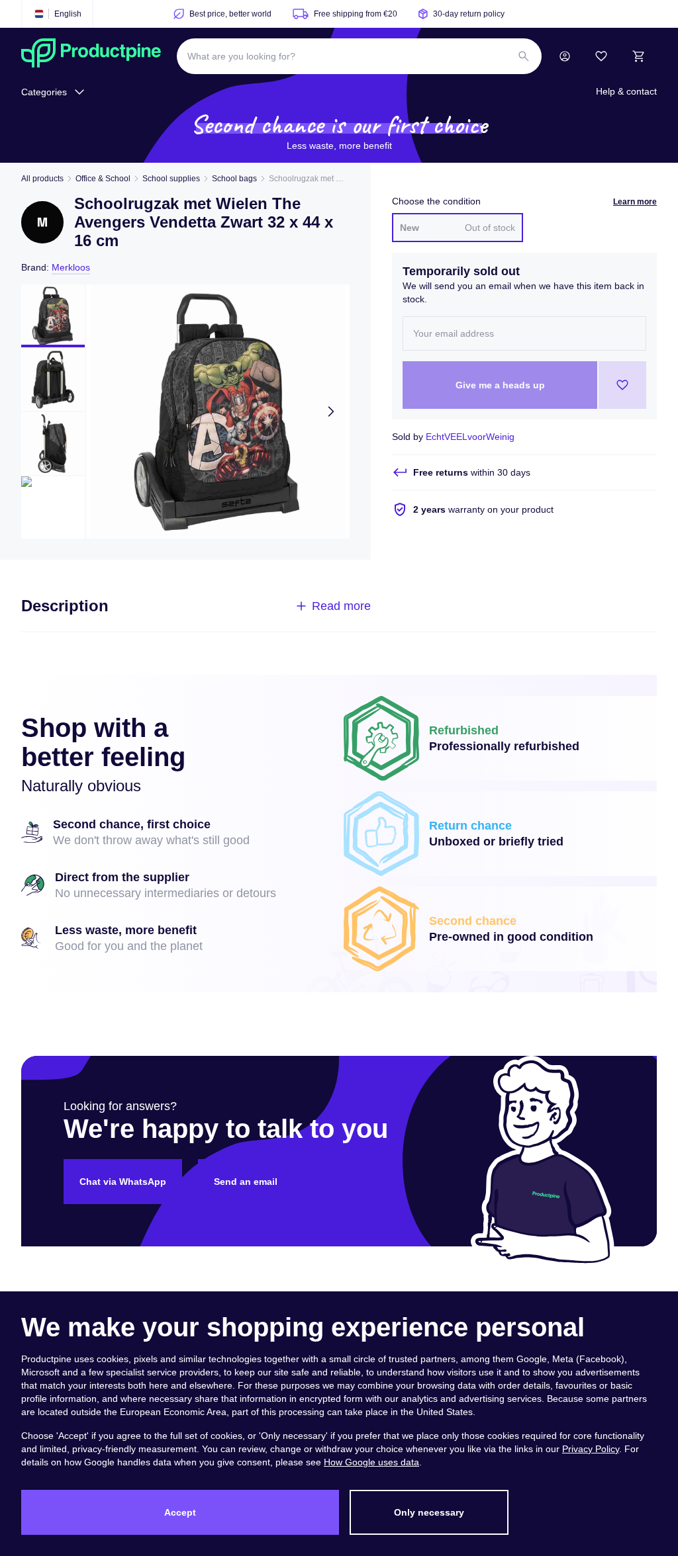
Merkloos (71, 267)
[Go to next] (331, 411)
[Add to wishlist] (622, 385)
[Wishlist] (601, 56)
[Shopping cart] (638, 56)
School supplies (171, 178)
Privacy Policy (590, 1449)
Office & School (102, 178)
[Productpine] (91, 56)
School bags (234, 178)
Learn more (635, 201)
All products (42, 178)
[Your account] (565, 56)
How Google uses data (371, 1462)
